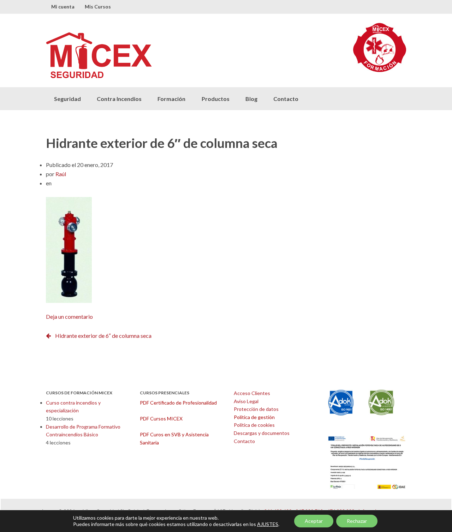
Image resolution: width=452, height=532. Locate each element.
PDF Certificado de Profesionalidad (178, 403)
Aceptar (314, 521)
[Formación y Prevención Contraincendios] (136, 55)
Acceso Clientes (252, 393)
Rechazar (357, 521)
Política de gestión (254, 417)
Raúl (60, 174)
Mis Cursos (98, 7)
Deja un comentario (69, 316)
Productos (216, 98)
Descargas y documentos (262, 433)
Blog (251, 98)
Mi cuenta (63, 7)
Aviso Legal (246, 401)
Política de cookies (254, 425)
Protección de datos (256, 409)
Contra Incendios (119, 98)
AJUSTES (267, 524)
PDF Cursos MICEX (161, 419)
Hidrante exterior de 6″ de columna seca (103, 335)
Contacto (285, 98)
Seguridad (67, 98)
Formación (171, 98)
